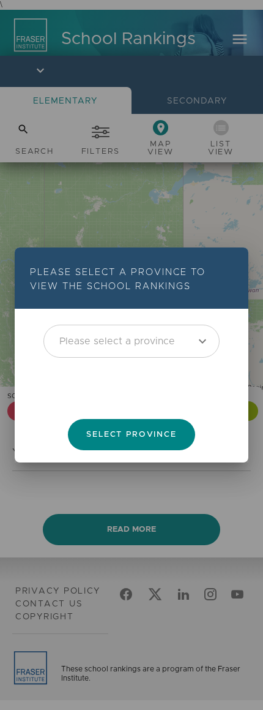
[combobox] (131, 340)
